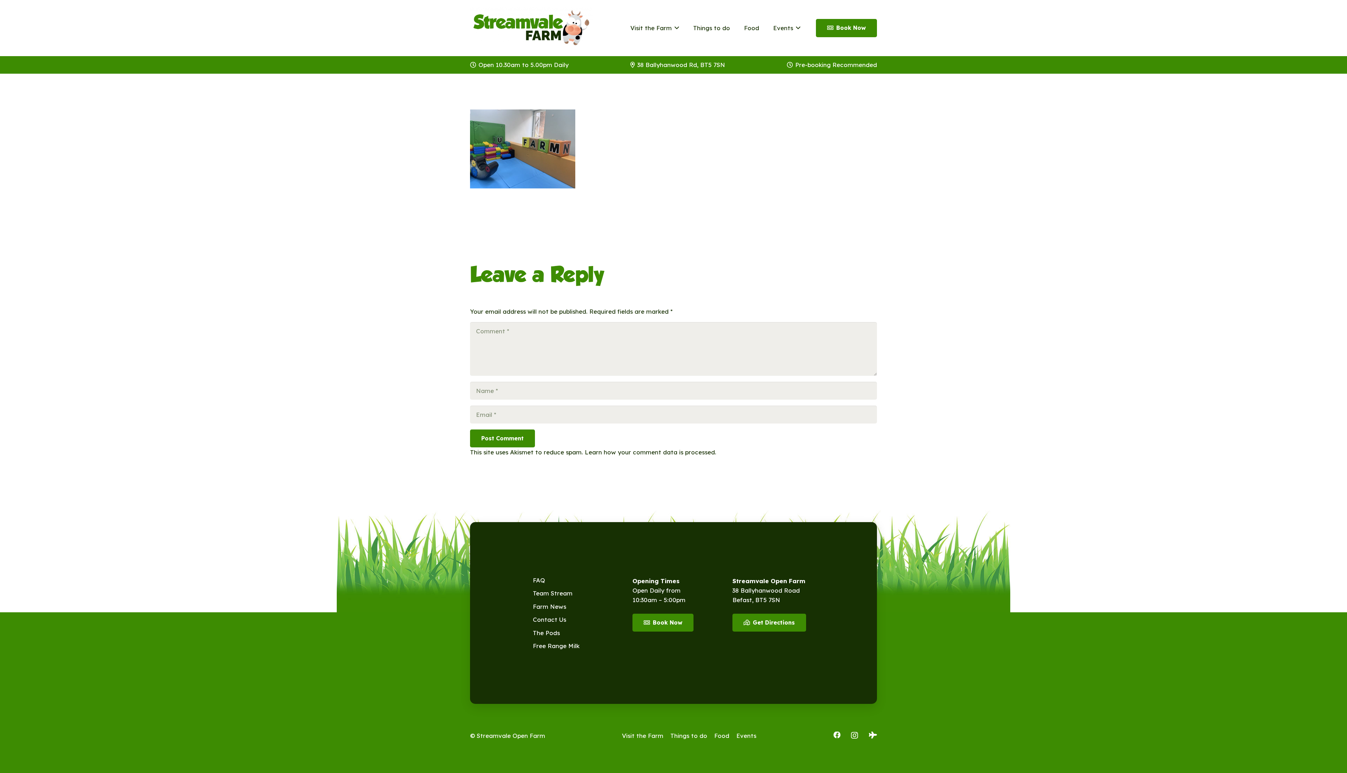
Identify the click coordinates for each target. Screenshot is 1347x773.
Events (746, 735)
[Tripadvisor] (873, 735)
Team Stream (552, 593)
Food (721, 735)
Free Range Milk (556, 645)
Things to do (688, 735)
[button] (675, 28)
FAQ (539, 580)
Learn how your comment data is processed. (650, 452)
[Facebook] (836, 735)
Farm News (549, 606)
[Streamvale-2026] (531, 28)
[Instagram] (854, 735)
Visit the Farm (642, 735)
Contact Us (549, 619)
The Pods (546, 633)
